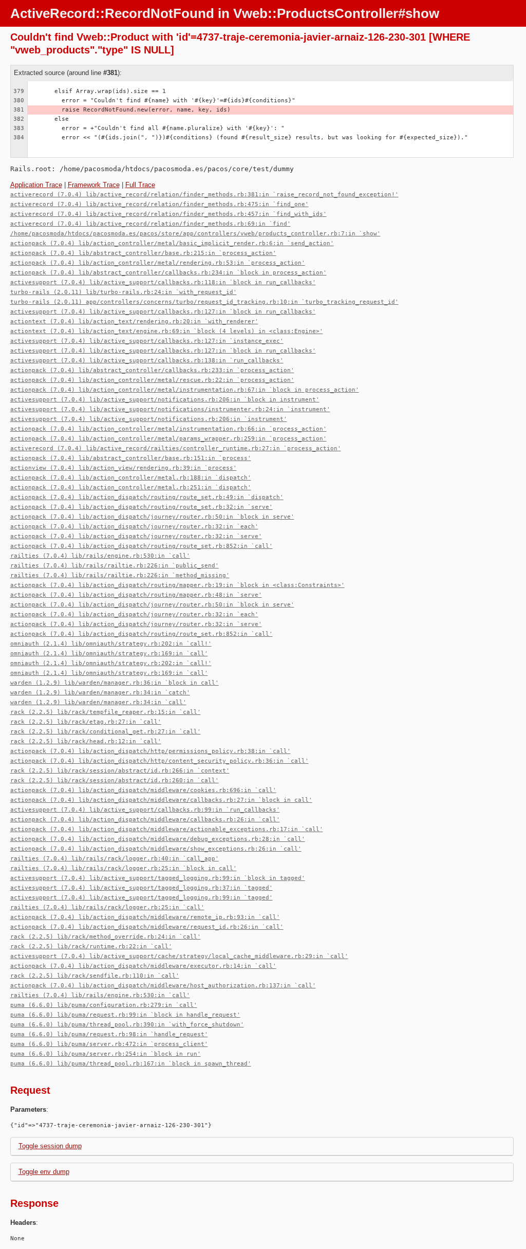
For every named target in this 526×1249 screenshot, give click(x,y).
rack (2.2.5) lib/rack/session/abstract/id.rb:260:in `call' (114, 780)
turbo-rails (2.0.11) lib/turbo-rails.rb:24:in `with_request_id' (123, 292)
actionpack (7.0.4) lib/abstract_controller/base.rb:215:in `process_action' (143, 253)
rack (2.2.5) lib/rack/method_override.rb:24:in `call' (105, 936)
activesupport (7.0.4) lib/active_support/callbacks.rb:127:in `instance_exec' (147, 341)
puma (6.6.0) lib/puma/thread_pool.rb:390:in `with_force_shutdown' (127, 1024)
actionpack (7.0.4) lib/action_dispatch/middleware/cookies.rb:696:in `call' (143, 790)
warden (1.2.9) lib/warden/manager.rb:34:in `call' (98, 702)
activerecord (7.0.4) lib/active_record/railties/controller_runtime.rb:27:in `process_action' (175, 448)
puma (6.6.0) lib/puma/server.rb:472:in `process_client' (109, 1044)
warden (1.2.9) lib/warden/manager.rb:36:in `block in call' (114, 682)
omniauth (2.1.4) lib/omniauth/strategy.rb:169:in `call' (109, 653)
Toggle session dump (50, 1146)
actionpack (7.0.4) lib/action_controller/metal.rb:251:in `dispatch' (130, 487)
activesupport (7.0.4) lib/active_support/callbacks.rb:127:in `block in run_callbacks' (163, 311)
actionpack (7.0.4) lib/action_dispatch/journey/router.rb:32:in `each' (134, 526)
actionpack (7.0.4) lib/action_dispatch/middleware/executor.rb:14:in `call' (143, 966)
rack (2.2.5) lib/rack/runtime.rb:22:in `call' (91, 946)
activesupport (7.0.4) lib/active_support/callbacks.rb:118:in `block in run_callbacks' (163, 282)
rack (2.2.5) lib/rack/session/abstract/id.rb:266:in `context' (120, 770)
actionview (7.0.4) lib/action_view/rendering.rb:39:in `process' (123, 468)
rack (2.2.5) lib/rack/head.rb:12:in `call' (85, 741)
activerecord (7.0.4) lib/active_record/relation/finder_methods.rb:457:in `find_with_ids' (168, 214)
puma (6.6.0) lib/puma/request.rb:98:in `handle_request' (109, 1034)
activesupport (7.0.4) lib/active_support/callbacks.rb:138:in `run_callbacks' (147, 360)
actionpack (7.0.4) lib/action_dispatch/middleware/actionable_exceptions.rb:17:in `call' (166, 829)
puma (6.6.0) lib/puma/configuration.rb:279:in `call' (103, 1005)
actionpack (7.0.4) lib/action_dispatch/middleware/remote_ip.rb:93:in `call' (145, 917)
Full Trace (140, 185)
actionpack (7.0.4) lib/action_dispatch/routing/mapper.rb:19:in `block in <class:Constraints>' (177, 585)
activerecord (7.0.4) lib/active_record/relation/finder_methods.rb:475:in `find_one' (159, 204)
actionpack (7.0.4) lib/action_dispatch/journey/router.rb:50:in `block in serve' (152, 516)
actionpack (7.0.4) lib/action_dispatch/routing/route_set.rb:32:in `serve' (141, 507)
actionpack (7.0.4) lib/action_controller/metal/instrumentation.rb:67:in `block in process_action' (184, 390)
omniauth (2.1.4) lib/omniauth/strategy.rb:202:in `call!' (111, 643)
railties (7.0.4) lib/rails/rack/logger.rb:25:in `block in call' (123, 868)
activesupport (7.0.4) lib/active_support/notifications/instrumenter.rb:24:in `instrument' (170, 409)
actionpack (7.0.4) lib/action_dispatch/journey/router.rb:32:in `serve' (136, 536)
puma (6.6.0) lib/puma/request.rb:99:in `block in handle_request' (125, 1015)
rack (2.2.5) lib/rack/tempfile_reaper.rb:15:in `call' (105, 712)
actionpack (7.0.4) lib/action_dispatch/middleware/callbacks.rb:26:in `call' (145, 819)
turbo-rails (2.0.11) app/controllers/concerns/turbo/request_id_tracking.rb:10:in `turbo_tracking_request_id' (204, 302)
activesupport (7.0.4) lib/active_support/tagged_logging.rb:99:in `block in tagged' (157, 878)
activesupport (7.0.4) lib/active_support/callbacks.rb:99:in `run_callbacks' (145, 809)
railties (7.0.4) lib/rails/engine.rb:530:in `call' (100, 556)
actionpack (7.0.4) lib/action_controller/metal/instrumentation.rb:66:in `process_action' (168, 429)
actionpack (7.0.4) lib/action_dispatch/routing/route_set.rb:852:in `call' (141, 546)
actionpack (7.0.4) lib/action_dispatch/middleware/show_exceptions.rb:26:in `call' (156, 849)
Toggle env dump (43, 1171)
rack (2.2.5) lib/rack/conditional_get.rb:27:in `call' (105, 731)
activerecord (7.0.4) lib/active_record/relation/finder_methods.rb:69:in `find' (150, 224)
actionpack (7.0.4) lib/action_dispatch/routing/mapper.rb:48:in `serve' (136, 595)
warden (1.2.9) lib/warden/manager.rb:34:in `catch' (100, 692)
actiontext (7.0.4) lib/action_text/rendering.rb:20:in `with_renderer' (134, 321)
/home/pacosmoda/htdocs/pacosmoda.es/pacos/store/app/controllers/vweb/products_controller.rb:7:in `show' (195, 233)
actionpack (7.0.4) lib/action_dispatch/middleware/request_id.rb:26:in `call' (147, 927)
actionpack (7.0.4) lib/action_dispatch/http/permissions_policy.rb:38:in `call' (150, 751)
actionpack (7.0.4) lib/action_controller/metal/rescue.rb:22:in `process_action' (152, 380)
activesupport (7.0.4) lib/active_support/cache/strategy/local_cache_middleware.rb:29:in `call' (179, 956)
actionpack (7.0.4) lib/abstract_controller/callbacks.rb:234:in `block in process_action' (168, 272)
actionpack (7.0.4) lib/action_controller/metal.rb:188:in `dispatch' (130, 477)
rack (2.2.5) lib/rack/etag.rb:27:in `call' (85, 722)
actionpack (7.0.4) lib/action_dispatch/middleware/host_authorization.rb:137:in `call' (163, 985)
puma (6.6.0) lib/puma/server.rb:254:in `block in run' (105, 1054)
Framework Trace (94, 185)
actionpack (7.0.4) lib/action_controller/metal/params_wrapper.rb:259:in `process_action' (168, 438)
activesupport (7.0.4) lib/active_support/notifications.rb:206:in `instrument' (148, 419)
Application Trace (36, 185)
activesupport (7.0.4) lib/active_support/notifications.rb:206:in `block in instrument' (165, 399)
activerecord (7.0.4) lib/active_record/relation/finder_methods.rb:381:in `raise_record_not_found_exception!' (204, 194)
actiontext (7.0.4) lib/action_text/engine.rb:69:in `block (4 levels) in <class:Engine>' (166, 331)
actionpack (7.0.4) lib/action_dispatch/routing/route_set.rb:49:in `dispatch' (147, 497)
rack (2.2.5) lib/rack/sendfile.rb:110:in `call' (94, 975)
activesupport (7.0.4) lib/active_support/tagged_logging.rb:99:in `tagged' (141, 897)
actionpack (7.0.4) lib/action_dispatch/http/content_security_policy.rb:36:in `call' (159, 761)
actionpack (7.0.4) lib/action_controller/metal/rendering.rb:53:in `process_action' (157, 263)
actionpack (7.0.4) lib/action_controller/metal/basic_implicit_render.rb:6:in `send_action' (172, 243)
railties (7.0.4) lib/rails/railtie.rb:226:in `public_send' (114, 565)
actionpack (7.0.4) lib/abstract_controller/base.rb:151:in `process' (130, 458)
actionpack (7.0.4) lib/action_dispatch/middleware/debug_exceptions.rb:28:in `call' (157, 839)
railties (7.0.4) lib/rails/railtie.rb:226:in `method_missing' (120, 575)
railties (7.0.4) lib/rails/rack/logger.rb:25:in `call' (107, 907)
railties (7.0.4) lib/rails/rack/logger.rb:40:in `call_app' (114, 858)
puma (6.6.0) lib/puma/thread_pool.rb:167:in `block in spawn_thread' (130, 1063)
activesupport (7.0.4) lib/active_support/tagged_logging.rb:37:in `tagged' (141, 888)
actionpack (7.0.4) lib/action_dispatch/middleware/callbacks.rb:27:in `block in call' (161, 800)
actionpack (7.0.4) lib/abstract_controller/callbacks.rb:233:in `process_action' (152, 370)
